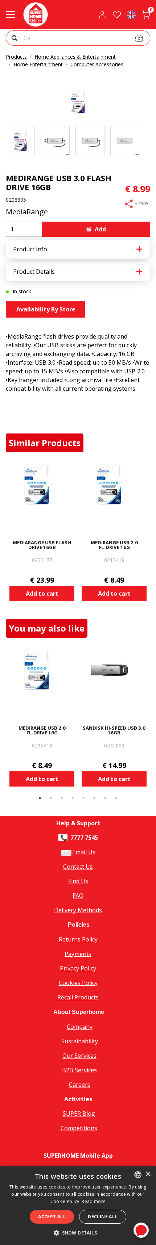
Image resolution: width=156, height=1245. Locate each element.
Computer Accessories (96, 64)
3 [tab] (61, 798)
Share (140, 203)
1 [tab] (40, 798)
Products (16, 56)
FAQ (78, 896)
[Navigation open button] (10, 14)
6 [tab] (94, 798)
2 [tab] (50, 798)
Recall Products (78, 997)
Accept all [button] (52, 1216)
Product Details (34, 272)
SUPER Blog (79, 1114)
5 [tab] (83, 798)
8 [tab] (116, 798)
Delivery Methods (78, 910)
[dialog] (78, 1205)
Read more (94, 1201)
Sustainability (79, 1041)
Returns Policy (78, 939)
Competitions (79, 1128)
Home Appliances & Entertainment (75, 56)
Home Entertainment (38, 64)
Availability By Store (45, 309)
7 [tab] (105, 798)
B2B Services (79, 1070)
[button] (15, 39)
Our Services (79, 1056)
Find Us (78, 881)
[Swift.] (35, 14)
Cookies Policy (78, 983)
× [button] (148, 1174)
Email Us (83, 852)
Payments (78, 954)
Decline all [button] (102, 1216)
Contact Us (78, 867)
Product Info (30, 249)
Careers (79, 1085)
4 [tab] (72, 798)
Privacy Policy (78, 968)
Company (80, 1027)
